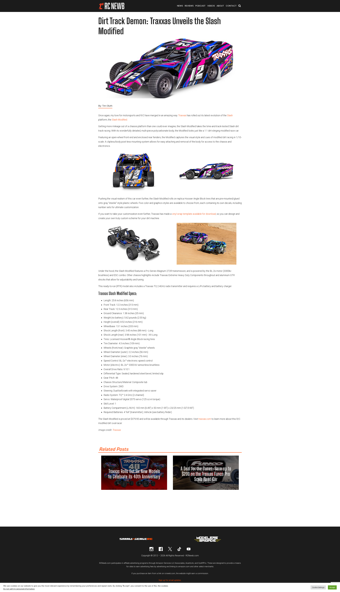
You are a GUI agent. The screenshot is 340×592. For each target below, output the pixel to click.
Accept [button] (332, 587)
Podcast (200, 5)
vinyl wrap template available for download (194, 213)
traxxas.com (204, 418)
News (180, 5)
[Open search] (239, 6)
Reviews (189, 5)
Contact (231, 5)
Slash (230, 115)
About (220, 5)
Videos (211, 5)
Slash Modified (119, 119)
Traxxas (182, 115)
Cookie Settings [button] (318, 587)
